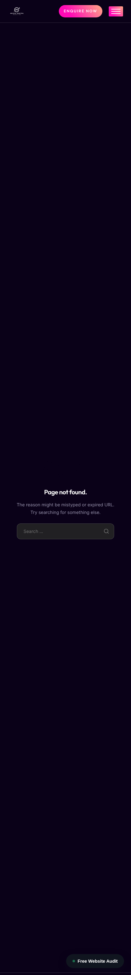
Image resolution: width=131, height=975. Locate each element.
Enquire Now (80, 11)
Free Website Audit (98, 961)
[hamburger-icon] (116, 11)
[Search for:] (65, 531)
